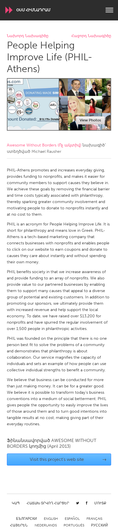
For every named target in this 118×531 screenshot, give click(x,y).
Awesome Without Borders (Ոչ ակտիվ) (44, 145)
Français (94, 519)
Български (26, 519)
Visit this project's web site (68, 459)
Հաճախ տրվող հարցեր (48, 503)
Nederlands (46, 525)
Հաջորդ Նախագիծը (91, 36)
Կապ (16, 503)
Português (74, 525)
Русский (99, 525)
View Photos (90, 120)
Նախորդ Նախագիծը (27, 36)
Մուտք (100, 503)
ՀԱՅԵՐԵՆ (19, 525)
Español (72, 519)
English (51, 519)
